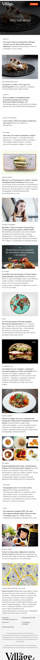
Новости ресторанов (9, 118)
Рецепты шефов (7, 177)
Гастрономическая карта (10, 81)
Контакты (5, 622)
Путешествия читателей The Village (13, 588)
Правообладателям (26, 617)
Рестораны (6, 132)
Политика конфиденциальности (7, 618)
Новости (6, 39)
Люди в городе (7, 549)
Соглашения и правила (26, 623)
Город (5, 508)
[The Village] (8, 4)
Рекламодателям (7, 627)
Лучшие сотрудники (8, 224)
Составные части (7, 366)
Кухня (4, 319)
